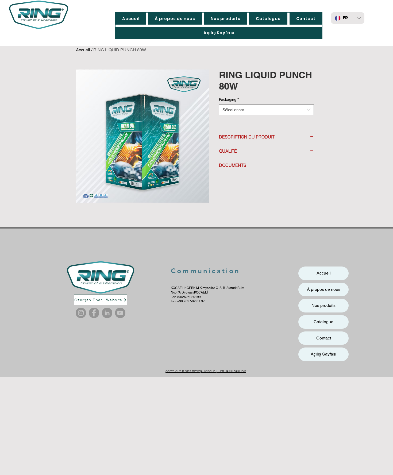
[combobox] (266, 110)
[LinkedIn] (107, 313)
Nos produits (323, 305)
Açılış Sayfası (323, 354)
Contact (323, 338)
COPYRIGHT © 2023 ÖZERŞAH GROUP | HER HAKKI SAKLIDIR (205, 371)
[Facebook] (94, 313)
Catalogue (323, 321)
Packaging (229, 99)
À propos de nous (323, 289)
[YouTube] (120, 313)
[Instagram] (81, 313)
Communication (205, 271)
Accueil (83, 49)
